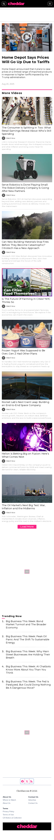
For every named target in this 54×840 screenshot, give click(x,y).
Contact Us (32, 803)
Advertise (32, 800)
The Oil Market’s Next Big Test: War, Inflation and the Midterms (23, 507)
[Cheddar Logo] (16, 3)
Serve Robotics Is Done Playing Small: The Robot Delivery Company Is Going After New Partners (25, 187)
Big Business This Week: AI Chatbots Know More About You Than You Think (28, 669)
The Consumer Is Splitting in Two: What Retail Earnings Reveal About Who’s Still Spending (26, 130)
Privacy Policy (8, 811)
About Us (6, 803)
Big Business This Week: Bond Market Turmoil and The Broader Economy (26, 624)
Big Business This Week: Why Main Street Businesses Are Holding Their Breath (28, 654)
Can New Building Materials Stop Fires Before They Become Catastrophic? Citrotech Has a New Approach (25, 245)
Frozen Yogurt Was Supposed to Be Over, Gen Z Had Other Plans (23, 352)
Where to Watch (9, 800)
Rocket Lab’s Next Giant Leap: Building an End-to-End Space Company (25, 404)
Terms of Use (8, 815)
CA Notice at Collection (12, 818)
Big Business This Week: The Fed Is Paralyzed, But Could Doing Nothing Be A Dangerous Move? (28, 684)
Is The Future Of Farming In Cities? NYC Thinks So (26, 300)
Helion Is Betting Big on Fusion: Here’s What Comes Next (25, 455)
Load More (27, 526)
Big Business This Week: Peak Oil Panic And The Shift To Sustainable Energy (27, 639)
